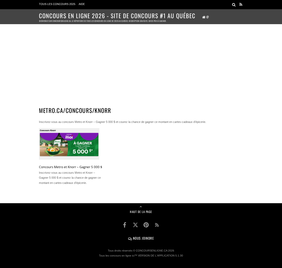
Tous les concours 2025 (57, 4)
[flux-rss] (157, 225)
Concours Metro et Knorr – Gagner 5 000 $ (70, 166)
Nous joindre (143, 238)
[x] (135, 225)
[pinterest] (146, 225)
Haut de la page (141, 212)
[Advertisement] (141, 60)
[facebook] (124, 225)
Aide (82, 4)
